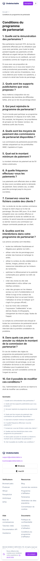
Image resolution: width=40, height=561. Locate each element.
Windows (21, 466)
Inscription (28, 3)
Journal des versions (29, 487)
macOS (21, 471)
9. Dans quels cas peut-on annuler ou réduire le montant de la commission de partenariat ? (19, 438)
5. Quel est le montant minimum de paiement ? (19, 419)
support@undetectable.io (12, 457)
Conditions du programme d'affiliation (26, 534)
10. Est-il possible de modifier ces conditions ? (19, 442)
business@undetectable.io (12, 461)
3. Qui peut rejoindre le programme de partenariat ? (20, 410)
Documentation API (9, 529)
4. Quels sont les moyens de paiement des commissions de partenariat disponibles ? (18, 415)
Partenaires (25, 497)
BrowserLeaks (7, 484)
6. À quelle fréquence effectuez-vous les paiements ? (17, 424)
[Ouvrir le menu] (36, 3)
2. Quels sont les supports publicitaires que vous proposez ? (20, 405)
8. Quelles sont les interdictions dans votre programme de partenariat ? (18, 432)
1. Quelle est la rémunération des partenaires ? (19, 400)
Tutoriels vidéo (8, 526)
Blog (23, 484)
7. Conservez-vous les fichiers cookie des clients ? (20, 428)
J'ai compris (31, 554)
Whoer (5, 491)
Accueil (4, 12)
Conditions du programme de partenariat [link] (16, 14)
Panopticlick (7, 494)
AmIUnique (6, 498)
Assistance (6, 533)
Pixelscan (6, 487)
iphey (4, 502)
